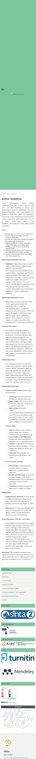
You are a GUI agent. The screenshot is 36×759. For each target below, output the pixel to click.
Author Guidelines (8, 584)
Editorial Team (6, 573)
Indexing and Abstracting (10, 596)
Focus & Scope (6, 581)
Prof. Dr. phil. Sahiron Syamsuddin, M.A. (16, 758)
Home (3, 194)
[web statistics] (4, 702)
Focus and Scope (18, 234)
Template (27, 382)
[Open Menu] (2, 89)
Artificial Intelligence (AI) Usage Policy (14, 592)
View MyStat (12, 702)
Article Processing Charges (10, 588)
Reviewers (5, 577)
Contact (4, 600)
